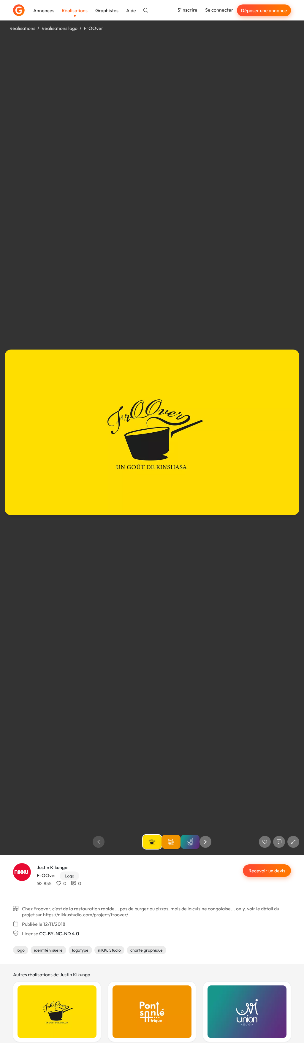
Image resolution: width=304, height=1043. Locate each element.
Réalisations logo (59, 28)
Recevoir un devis (266, 871)
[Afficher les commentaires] (279, 842)
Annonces (43, 10)
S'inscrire (187, 10)
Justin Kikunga (52, 867)
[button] (205, 842)
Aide (131, 10)
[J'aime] (265, 842)
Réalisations (75, 10)
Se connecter (219, 10)
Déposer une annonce (264, 10)
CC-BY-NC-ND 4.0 (59, 933)
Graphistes (106, 10)
